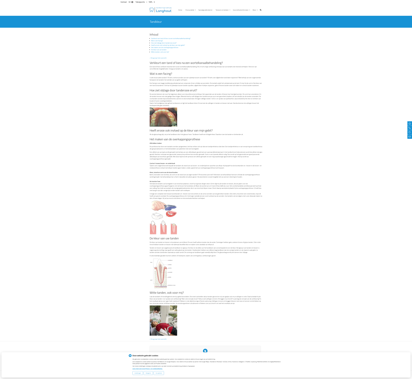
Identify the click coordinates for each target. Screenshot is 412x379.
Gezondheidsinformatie (240, 10)
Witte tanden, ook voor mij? (160, 52)
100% (150, 2)
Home (180, 10)
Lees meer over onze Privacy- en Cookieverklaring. (148, 369)
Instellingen (138, 373)
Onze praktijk (189, 10)
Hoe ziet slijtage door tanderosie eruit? (164, 43)
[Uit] (133, 2)
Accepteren (159, 373)
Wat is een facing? (157, 40)
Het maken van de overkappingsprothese (164, 47)
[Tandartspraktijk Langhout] (160, 10)
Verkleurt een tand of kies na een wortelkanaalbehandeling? (171, 38)
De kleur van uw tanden (159, 50)
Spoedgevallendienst (205, 10)
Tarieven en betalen (222, 10)
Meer (254, 10)
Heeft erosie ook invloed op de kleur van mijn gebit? (168, 45)
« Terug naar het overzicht (158, 58)
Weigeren (148, 373)
